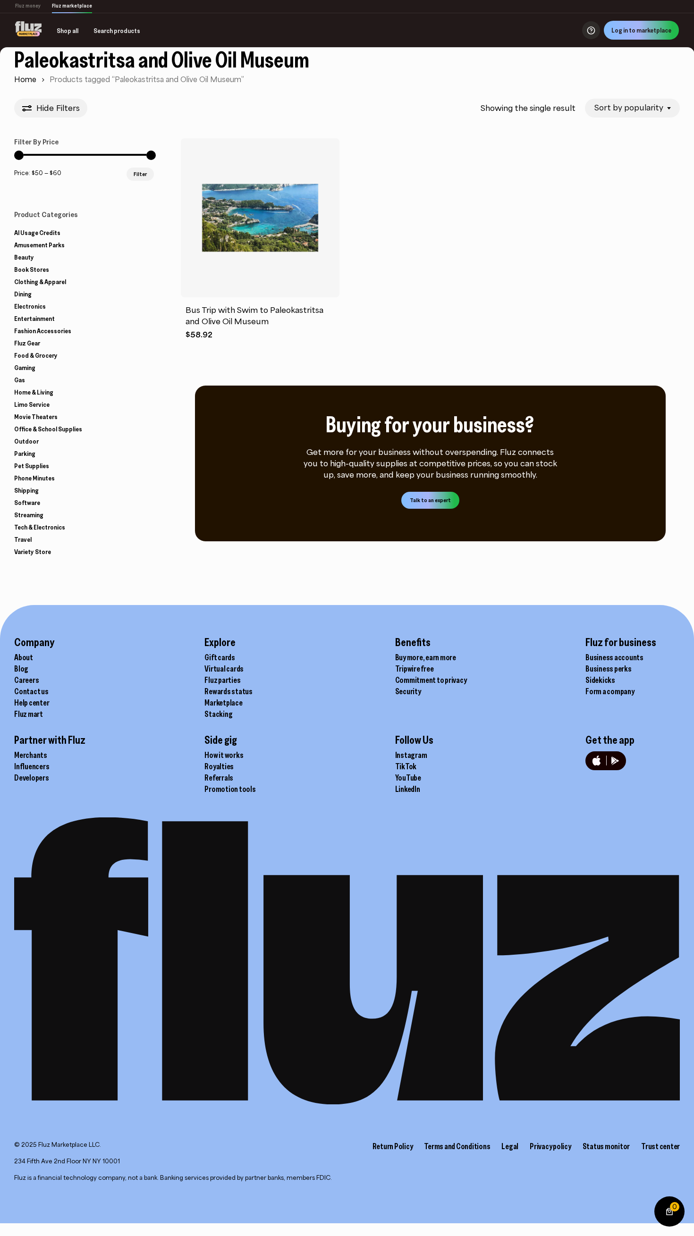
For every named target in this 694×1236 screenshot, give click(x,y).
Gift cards (219, 657)
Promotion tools (229, 789)
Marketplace (223, 702)
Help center (31, 702)
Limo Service (32, 404)
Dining (23, 294)
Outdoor (26, 441)
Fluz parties (222, 680)
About (23, 657)
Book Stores (31, 269)
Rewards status (228, 691)
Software (27, 502)
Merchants (30, 755)
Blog (21, 668)
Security (408, 691)
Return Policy (392, 1146)
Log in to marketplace (641, 30)
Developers (31, 778)
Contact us (31, 691)
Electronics (30, 306)
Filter (140, 174)
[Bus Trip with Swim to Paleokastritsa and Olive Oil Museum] (260, 217)
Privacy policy (550, 1146)
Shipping (26, 490)
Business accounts (614, 657)
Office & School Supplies (48, 429)
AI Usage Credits (37, 232)
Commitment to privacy (431, 680)
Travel (23, 539)
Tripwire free (414, 668)
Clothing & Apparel (40, 282)
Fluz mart (28, 714)
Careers (26, 680)
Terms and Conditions (457, 1146)
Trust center (660, 1146)
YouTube (408, 778)
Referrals (218, 778)
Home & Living (33, 392)
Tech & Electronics (39, 527)
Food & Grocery (36, 355)
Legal (509, 1146)
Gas (19, 380)
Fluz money (28, 5)
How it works (223, 755)
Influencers (31, 766)
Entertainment (34, 318)
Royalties (219, 766)
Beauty (24, 257)
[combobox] (632, 108)
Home (25, 80)
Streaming (28, 515)
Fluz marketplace (72, 5)
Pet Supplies (31, 466)
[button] (430, 500)
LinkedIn (407, 789)
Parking (24, 453)
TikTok (406, 766)
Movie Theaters (36, 416)
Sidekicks (600, 680)
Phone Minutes (34, 478)
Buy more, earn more (425, 657)
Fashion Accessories (42, 331)
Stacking (218, 714)
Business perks (608, 668)
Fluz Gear (27, 343)
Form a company (610, 691)
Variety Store (32, 551)
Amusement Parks (39, 245)
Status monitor (606, 1146)
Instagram (411, 755)
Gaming (24, 367)
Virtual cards (224, 668)
